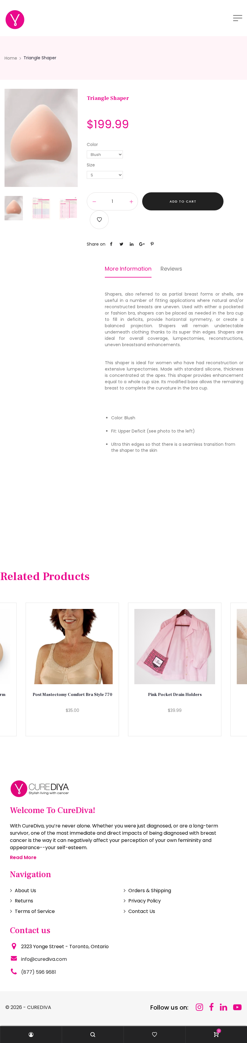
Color (92, 144)
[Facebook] (211, 1007)
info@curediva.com (44, 959)
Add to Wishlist (99, 219)
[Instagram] (199, 1007)
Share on (96, 244)
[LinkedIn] (223, 1007)
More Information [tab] (128, 268)
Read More (23, 857)
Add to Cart (183, 201)
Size (91, 165)
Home (11, 58)
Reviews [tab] (171, 268)
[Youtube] (237, 1007)
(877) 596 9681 (38, 972)
